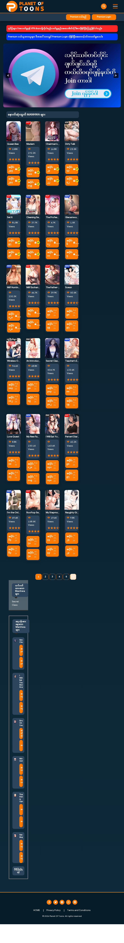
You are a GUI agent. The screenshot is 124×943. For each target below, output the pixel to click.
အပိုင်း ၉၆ (11, 254)
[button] (62, 75)
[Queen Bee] (13, 131)
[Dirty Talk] (71, 131)
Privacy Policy (53, 910)
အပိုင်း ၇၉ (69, 402)
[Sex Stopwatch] (15, 835)
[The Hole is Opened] (15, 795)
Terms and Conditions (79, 910)
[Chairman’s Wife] (52, 131)
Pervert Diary (72, 436)
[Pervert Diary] (71, 424)
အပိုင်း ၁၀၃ (11, 386)
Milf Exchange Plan (36, 287)
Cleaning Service (35, 217)
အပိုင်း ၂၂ (50, 180)
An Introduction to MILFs (39, 361)
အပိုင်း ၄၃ (69, 169)
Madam (30, 144)
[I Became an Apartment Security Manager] (71, 204)
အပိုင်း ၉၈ (69, 313)
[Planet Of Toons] (25, 6)
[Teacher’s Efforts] (71, 348)
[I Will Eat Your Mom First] (52, 424)
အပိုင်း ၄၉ (50, 325)
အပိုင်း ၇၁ (31, 541)
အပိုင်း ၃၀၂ (50, 402)
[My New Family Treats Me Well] (33, 424)
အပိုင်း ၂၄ (69, 538)
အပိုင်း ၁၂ (50, 242)
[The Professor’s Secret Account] (52, 204)
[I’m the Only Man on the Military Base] (13, 499)
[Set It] (13, 204)
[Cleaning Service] (33, 204)
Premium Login (104, 17)
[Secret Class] (52, 348)
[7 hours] (19, 169)
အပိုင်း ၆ (69, 242)
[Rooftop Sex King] (33, 499)
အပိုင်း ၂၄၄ (11, 180)
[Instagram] (68, 902)
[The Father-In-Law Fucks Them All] (52, 274)
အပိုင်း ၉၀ (31, 386)
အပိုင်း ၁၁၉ (31, 478)
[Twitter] (55, 902)
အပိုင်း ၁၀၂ (11, 399)
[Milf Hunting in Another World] (13, 274)
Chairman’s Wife (54, 144)
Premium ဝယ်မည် (78, 17)
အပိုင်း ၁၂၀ (11, 327)
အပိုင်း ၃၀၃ (50, 390)
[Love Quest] (13, 424)
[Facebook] (49, 902)
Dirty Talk (70, 144)
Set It (10, 217)
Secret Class (52, 361)
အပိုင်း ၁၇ (11, 475)
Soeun (68, 287)
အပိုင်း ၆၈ (31, 242)
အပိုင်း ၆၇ (31, 254)
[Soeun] (71, 274)
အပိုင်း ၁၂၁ (11, 315)
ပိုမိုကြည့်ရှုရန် (18, 871)
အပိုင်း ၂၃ (50, 169)
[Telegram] (62, 902)
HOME (36, 910)
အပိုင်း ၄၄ (50, 538)
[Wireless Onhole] (13, 348)
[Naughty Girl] (71, 499)
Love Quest (13, 436)
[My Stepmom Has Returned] (52, 499)
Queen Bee (13, 144)
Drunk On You (22, 723)
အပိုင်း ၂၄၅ (11, 169)
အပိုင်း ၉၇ (11, 242)
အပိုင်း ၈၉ (31, 399)
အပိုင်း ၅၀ (50, 313)
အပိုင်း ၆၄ (31, 312)
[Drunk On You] (15, 721)
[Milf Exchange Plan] (33, 274)
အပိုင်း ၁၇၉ (31, 184)
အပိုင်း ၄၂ (69, 180)
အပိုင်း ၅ (69, 254)
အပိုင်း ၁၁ (50, 254)
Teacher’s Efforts (74, 361)
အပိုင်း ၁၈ (11, 462)
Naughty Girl (71, 512)
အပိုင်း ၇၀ (31, 554)
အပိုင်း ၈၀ (69, 390)
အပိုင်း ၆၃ (31, 324)
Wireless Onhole (15, 361)
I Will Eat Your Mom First (58, 436)
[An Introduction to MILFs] (33, 348)
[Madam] (33, 131)
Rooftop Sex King (35, 512)
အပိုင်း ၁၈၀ (31, 172)
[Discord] (74, 902)
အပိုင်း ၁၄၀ (50, 478)
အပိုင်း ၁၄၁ (50, 465)
